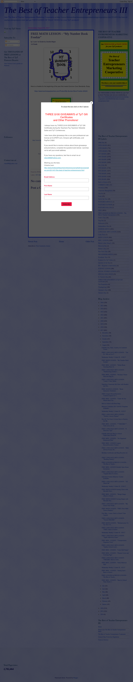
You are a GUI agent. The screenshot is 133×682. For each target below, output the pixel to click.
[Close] (91, 102)
